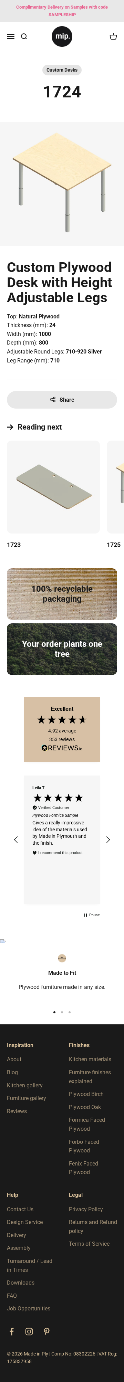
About (14, 1059)
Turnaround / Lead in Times (29, 1265)
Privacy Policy (86, 1209)
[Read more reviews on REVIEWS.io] (62, 749)
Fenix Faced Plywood (83, 1168)
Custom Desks (62, 70)
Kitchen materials (90, 1059)
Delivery (16, 1235)
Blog (12, 1072)
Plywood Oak (85, 1107)
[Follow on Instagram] (29, 1331)
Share (67, 400)
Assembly (19, 1248)
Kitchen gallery (25, 1085)
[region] (62, 840)
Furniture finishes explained (90, 1077)
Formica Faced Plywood (87, 1124)
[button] (16, 840)
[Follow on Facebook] (11, 1331)
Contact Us (20, 1209)
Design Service (25, 1222)
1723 (14, 544)
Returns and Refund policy (93, 1226)
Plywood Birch (86, 1094)
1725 (114, 544)
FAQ (12, 1296)
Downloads (20, 1282)
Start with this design (37, 372)
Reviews (17, 1111)
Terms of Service (89, 1244)
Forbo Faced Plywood (84, 1146)
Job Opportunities (28, 1308)
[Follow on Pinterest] (46, 1331)
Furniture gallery (26, 1098)
